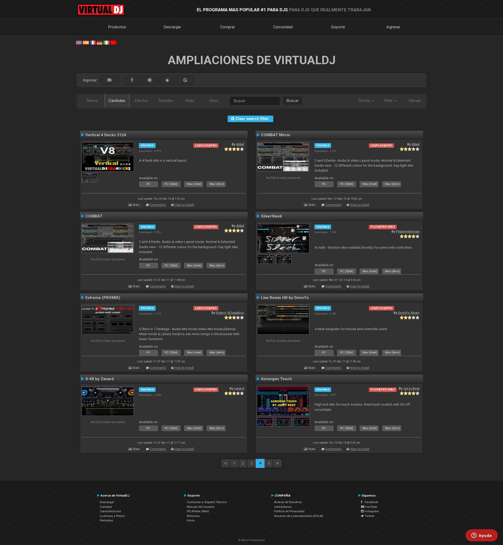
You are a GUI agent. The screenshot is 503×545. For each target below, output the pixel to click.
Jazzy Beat (411, 388)
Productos (117, 27)
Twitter (369, 516)
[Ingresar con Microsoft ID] (149, 80)
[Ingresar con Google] (185, 80)
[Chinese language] (113, 42)
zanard (239, 388)
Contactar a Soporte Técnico (207, 502)
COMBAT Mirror (276, 135)
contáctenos (283, 507)
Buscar (293, 100)
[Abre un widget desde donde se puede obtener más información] (482, 535)
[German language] (99, 42)
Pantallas (106, 520)
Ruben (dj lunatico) (230, 313)
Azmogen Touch (276, 379)
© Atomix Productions (251, 540)
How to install (184, 205)
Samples (165, 100)
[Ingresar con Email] (109, 80)
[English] (79, 42)
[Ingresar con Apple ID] (167, 80)
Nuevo (92, 100)
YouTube (370, 507)
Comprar (227, 27)
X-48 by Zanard (99, 379)
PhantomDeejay (407, 231)
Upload (414, 100)
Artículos (193, 516)
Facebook (370, 502)
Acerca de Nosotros (288, 502)
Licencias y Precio (112, 516)
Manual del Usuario (200, 507)
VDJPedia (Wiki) (198, 511)
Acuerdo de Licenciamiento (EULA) (298, 516)
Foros (191, 520)
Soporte (338, 27)
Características (110, 511)
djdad (240, 144)
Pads (189, 100)
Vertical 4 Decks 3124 (105, 135)
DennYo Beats (408, 313)
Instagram (371, 511)
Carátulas (117, 100)
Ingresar (393, 27)
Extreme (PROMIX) (102, 297)
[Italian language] (106, 42)
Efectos (141, 100)
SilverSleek (271, 216)
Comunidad (283, 27)
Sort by (364, 100)
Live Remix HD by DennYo (285, 297)
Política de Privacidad (289, 511)
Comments (158, 205)
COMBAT (93, 216)
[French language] (93, 42)
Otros (214, 100)
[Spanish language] (86, 42)
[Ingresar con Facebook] (131, 80)
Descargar (172, 27)
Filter (389, 100)
